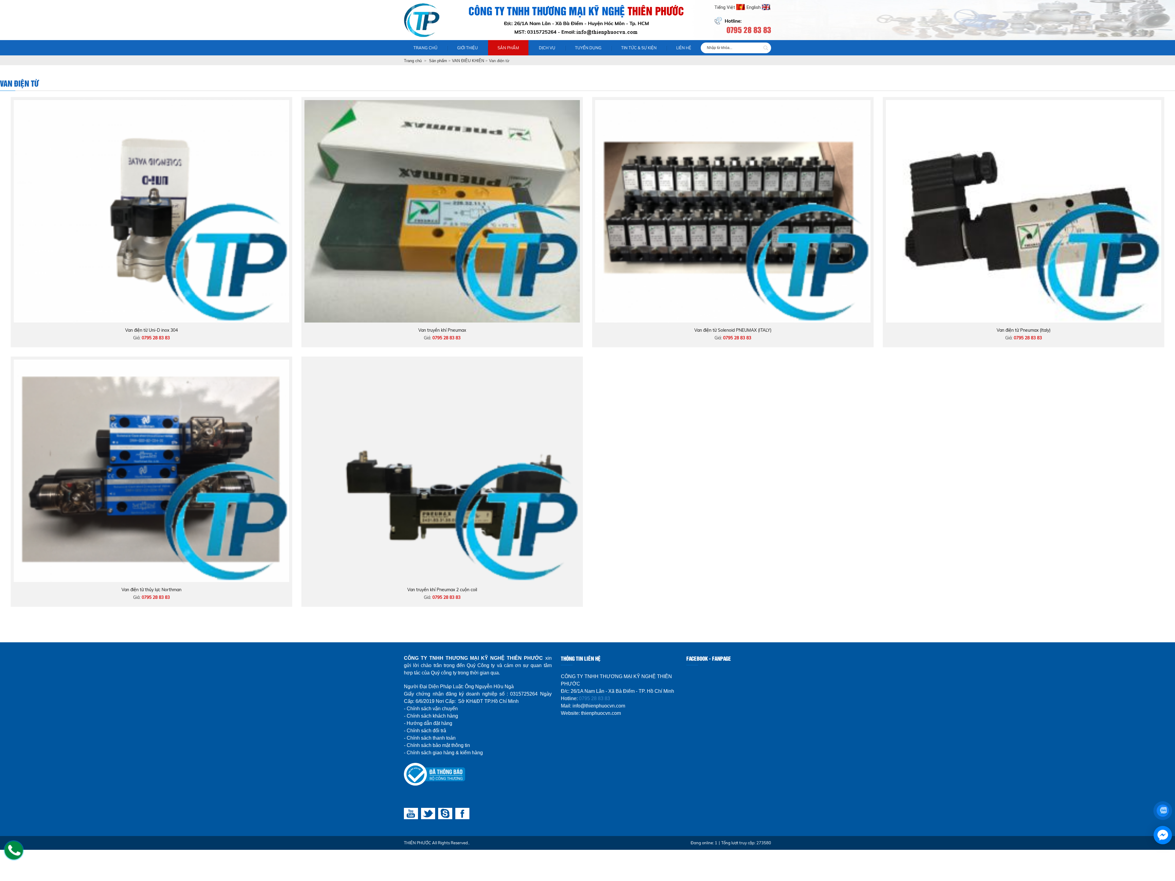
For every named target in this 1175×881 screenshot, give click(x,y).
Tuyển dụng (588, 47)
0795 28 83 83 (594, 698)
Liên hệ (683, 47)
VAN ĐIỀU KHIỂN (468, 60)
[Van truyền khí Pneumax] (442, 103)
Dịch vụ (547, 47)
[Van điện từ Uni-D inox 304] (151, 103)
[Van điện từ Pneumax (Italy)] (1023, 103)
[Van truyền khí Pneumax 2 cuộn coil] (442, 362)
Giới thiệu (467, 47)
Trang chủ (425, 47)
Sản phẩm (508, 47)
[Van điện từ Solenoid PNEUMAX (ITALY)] (733, 103)
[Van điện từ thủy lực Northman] (151, 362)
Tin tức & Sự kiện (639, 47)
